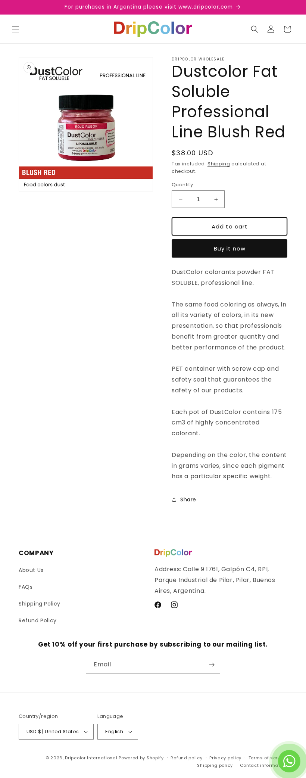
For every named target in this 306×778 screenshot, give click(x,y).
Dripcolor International (91, 758)
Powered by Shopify (141, 758)
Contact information (263, 765)
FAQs (25, 587)
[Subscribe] (211, 664)
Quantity (182, 184)
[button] (15, 29)
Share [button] (188, 499)
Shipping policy (215, 765)
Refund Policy (38, 620)
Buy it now (230, 248)
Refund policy (186, 758)
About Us (31, 570)
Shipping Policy (39, 603)
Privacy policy (225, 758)
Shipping (218, 164)
